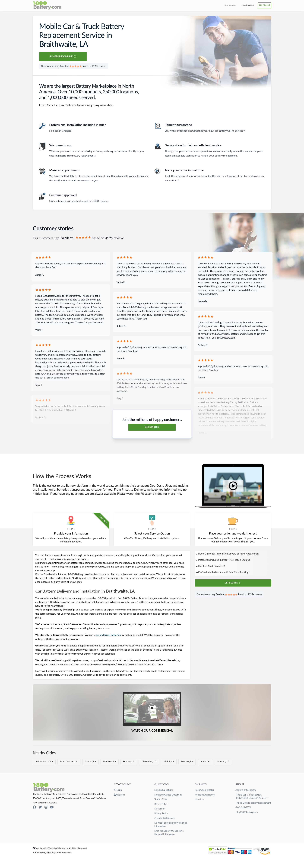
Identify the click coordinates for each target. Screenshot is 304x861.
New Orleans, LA (69, 761)
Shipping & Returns (163, 790)
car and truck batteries (108, 635)
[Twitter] (40, 807)
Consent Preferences (164, 818)
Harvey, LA (128, 761)
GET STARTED (152, 427)
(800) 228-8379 (243, 807)
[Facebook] (34, 807)
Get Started (264, 5)
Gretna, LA (90, 761)
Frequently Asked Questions (168, 795)
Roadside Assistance (205, 795)
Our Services (230, 5)
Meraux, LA (187, 761)
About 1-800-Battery (245, 790)
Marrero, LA (223, 761)
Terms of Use (160, 799)
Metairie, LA (109, 761)
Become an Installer (204, 790)
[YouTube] (52, 807)
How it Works (247, 5)
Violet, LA (169, 761)
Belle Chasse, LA (44, 761)
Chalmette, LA (149, 761)
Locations (199, 799)
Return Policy (160, 804)
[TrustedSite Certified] (217, 850)
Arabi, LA (205, 761)
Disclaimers (159, 809)
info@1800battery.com (246, 812)
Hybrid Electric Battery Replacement (253, 803)
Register (121, 795)
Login (119, 790)
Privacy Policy (161, 813)
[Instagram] (45, 807)
